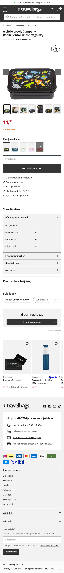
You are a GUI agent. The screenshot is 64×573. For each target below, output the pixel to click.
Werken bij (8, 504)
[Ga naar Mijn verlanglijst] (52, 9)
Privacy (6, 568)
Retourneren (9, 490)
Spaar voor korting (33, 2)
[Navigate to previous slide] (51, 333)
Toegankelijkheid (33, 568)
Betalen (6, 485)
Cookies (17, 568)
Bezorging (8, 475)
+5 (40, 147)
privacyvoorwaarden (49, 545)
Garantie (7, 494)
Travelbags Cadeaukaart (12, 380)
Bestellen (7, 480)
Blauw (53, 377)
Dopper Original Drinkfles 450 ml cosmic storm (42, 381)
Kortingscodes (10, 499)
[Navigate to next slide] (58, 333)
